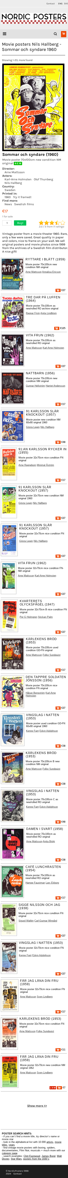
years (12, 1144)
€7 (63, 1087)
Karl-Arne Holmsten (18, 179)
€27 (63, 290)
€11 (63, 1049)
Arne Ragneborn (27, 465)
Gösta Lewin (33, 427)
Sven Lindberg (45, 996)
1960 (8, 197)
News (8, 204)
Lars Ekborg (52, 882)
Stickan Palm (45, 617)
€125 (62, 328)
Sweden (10, 190)
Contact (50, 3)
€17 (63, 404)
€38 (63, 745)
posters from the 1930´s (36, 1158)
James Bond (48, 1156)
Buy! (20, 223)
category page (9, 1153)
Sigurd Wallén (26, 920)
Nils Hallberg (13, 183)
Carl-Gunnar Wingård (45, 920)
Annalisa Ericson (51, 271)
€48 (63, 442)
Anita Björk (49, 841)
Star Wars (16, 1158)
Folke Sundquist (51, 655)
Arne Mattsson (15, 172)
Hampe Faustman (35, 882)
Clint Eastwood (32, 1156)
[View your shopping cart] (63, 34)
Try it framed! (22, 197)
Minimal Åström (45, 465)
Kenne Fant (32, 730)
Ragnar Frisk (33, 313)
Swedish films (24, 204)
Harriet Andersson (55, 385)
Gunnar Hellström (35, 385)
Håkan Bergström (35, 692)
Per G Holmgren (28, 617)
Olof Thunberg (43, 179)
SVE (66, 3)
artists (49, 1142)
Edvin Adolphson (48, 730)
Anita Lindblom (48, 313)
